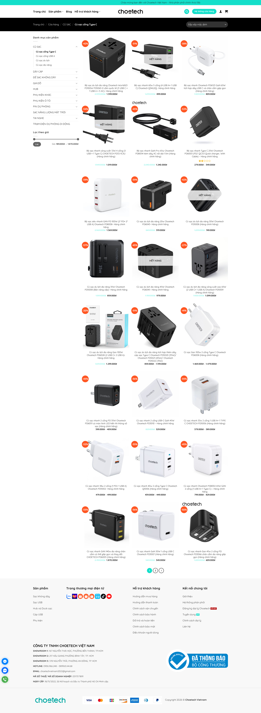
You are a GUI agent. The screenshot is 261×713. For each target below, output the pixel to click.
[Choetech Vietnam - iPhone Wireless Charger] (130, 11)
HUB (35, 89)
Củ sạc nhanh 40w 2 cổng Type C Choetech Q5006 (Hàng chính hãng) (155, 487)
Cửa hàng (53, 24)
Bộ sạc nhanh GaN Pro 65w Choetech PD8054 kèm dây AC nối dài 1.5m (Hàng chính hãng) (155, 153)
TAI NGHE (38, 118)
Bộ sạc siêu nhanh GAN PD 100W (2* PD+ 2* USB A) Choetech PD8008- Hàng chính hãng (106, 224)
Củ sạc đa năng (44, 65)
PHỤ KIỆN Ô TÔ (41, 100)
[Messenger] (5, 661)
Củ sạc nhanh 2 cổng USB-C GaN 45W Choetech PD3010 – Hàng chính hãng (155, 422)
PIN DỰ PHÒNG (41, 106)
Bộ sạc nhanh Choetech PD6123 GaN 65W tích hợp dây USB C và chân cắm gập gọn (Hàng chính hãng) (205, 88)
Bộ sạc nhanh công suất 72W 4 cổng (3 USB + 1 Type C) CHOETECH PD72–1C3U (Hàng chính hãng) (106, 153)
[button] (186, 11)
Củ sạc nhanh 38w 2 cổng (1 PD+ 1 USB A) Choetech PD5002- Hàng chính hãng (106, 487)
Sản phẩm (54, 11)
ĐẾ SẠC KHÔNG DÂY (44, 77)
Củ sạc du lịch (43, 60)
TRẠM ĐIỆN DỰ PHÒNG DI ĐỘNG (51, 123)
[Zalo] (5, 670)
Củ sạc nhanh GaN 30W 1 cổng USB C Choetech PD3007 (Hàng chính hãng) (155, 553)
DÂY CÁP (38, 71)
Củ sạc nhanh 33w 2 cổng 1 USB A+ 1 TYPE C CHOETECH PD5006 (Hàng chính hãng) (205, 422)
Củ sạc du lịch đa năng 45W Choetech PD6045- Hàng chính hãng (155, 288)
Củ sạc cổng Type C (46, 51)
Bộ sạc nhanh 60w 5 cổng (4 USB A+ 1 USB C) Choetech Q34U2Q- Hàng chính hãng (155, 87)
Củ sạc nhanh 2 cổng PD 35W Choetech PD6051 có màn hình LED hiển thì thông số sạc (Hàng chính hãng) (106, 423)
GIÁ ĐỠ (37, 83)
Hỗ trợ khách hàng (86, 11)
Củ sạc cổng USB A (45, 56)
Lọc (37, 144)
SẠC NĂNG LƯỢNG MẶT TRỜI (49, 112)
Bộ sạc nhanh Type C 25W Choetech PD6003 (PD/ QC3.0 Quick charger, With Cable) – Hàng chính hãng (205, 153)
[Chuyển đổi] (76, 47)
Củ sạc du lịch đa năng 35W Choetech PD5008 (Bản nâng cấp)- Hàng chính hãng (106, 288)
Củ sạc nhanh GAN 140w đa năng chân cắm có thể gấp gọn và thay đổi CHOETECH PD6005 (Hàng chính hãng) (106, 554)
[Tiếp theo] (161, 570)
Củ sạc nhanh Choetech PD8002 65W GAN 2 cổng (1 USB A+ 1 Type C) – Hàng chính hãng (205, 489)
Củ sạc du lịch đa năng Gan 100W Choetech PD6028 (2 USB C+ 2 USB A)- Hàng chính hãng (106, 355)
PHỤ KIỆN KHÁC (42, 94)
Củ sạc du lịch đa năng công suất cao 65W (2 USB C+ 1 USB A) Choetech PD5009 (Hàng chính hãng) (204, 290)
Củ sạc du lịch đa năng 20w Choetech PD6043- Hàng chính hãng (155, 223)
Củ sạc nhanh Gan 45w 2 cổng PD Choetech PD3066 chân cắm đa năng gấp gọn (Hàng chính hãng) (205, 554)
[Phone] (5, 679)
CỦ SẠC (67, 24)
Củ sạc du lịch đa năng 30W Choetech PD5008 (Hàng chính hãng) (205, 223)
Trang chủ (39, 11)
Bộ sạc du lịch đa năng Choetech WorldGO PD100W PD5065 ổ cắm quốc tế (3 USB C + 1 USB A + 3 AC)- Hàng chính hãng (106, 88)
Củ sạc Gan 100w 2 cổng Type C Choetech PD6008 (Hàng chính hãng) (205, 353)
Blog (69, 11)
